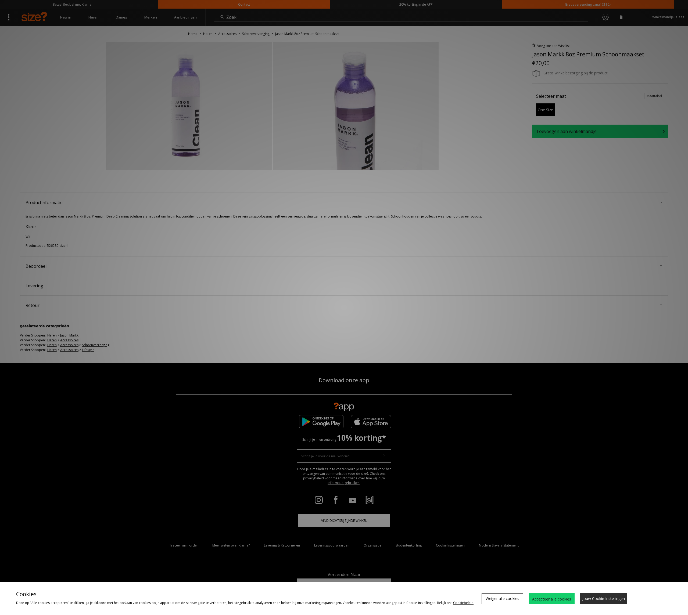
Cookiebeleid (463, 602)
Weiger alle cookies (502, 598)
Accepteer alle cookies (551, 599)
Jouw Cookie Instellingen (603, 598)
